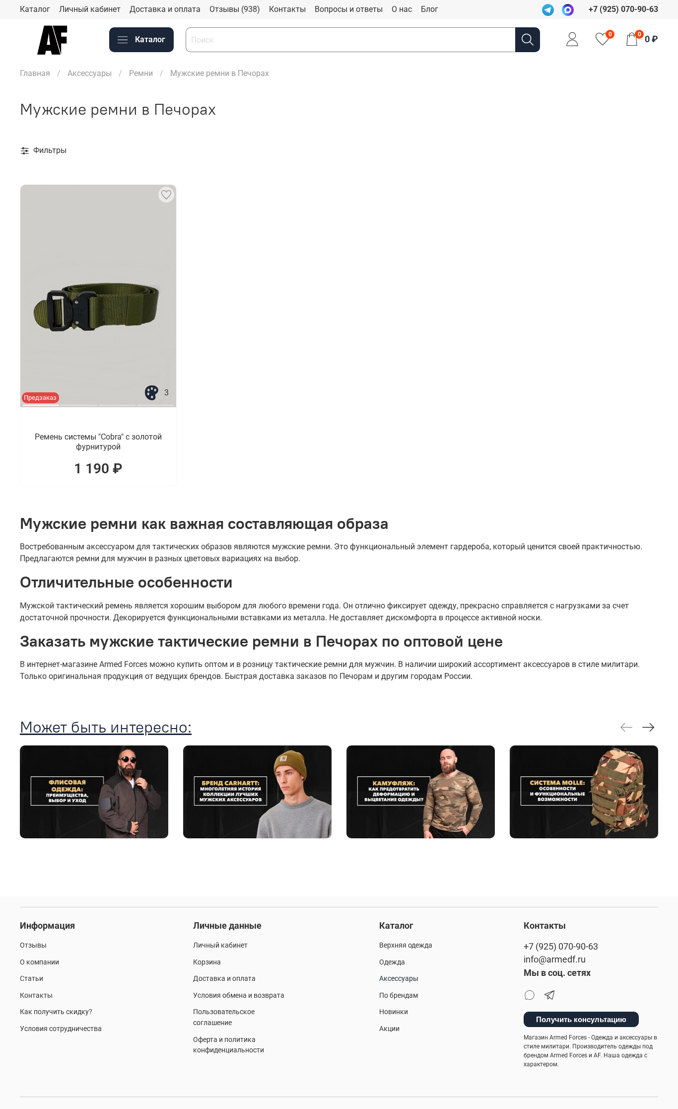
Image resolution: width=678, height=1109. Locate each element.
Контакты (287, 9)
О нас (402, 9)
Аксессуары (90, 73)
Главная (35, 73)
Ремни (141, 73)
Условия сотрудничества (61, 1029)
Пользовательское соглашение (224, 1017)
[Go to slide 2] (79, 401)
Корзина (207, 962)
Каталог (35, 9)
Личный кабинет (90, 9)
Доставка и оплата (165, 9)
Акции (389, 1029)
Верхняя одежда (405, 945)
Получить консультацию (581, 1019)
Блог (429, 9)
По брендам (398, 995)
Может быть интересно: (106, 727)
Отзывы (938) (234, 9)
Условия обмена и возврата (238, 995)
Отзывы (33, 945)
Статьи (31, 978)
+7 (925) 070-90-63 (561, 947)
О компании (39, 962)
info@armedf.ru (555, 959)
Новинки (393, 1012)
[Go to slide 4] (155, 401)
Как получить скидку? (56, 1012)
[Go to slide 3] (117, 401)
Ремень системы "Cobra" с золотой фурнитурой (98, 441)
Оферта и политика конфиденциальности (228, 1045)
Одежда (392, 962)
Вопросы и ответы (349, 9)
